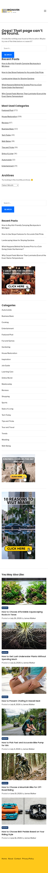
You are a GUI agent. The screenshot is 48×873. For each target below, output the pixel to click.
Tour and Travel (8, 427)
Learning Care (7, 372)
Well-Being (6, 141)
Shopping (6, 396)
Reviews (5, 123)
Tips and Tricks (8, 147)
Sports (4, 403)
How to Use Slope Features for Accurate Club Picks (23, 72)
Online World (7, 378)
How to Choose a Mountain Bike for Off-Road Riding (22, 788)
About (10, 859)
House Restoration (9, 116)
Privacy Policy (28, 859)
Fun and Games (8, 341)
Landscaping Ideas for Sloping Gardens (18, 79)
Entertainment (8, 166)
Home (4, 859)
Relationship (7, 384)
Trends (4, 433)
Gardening (6, 347)
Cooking (5, 322)
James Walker (30, 618)
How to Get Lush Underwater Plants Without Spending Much (24, 658)
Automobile (7, 160)
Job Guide (6, 365)
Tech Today (6, 135)
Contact (17, 859)
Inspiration (6, 359)
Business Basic (8, 129)
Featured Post (7, 110)
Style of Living (7, 154)
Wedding (5, 440)
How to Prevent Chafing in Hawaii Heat (21, 700)
